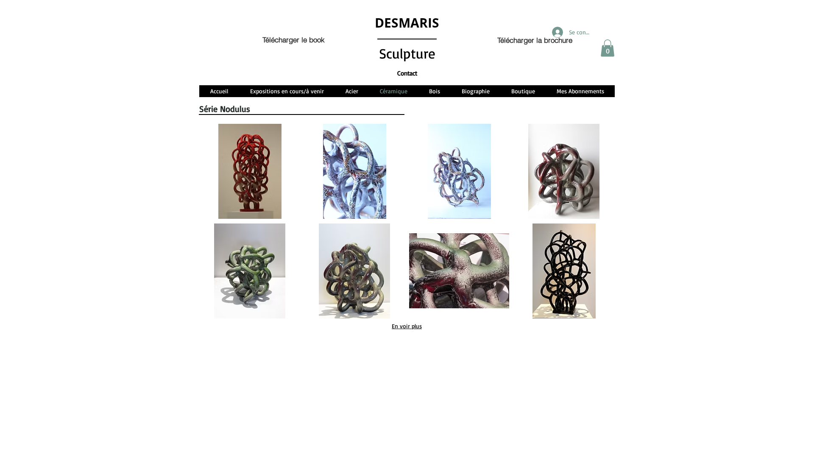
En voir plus (407, 326)
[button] (607, 48)
